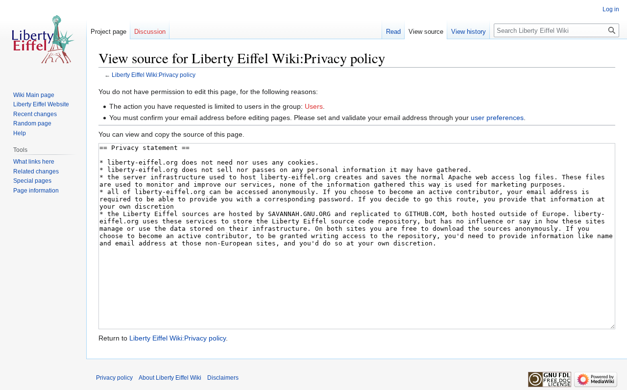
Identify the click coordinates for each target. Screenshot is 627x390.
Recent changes (35, 114)
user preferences (497, 118)
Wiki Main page (33, 95)
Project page (108, 31)
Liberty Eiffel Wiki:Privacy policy (153, 75)
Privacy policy (114, 377)
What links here (33, 161)
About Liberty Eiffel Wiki (170, 377)
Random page (32, 123)
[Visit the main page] (43, 39)
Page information (36, 190)
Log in (611, 9)
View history (468, 31)
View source (426, 31)
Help (19, 133)
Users (314, 106)
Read (393, 31)
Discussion (150, 31)
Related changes (36, 171)
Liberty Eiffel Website (41, 104)
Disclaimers (223, 377)
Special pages (32, 180)
